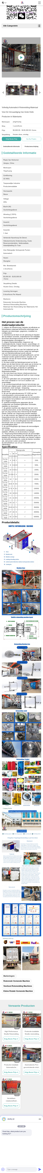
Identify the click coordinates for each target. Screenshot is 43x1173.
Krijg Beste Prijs (11, 139)
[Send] (40, 1169)
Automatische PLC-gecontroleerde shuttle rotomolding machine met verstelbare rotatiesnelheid (32, 1066)
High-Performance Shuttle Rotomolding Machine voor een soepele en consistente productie (11, 1032)
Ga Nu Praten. (31, 139)
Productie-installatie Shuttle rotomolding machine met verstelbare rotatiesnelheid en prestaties (32, 1032)
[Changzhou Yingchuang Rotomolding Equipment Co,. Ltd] (22, 2)
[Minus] (39, 1119)
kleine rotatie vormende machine (18, 991)
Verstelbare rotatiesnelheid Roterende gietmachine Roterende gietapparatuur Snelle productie (11, 1099)
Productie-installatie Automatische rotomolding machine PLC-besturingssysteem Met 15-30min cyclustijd (11, 1066)
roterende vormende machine (16, 981)
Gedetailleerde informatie (11, 146)
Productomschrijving (31, 146)
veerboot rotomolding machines (17, 986)
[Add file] (3, 1169)
